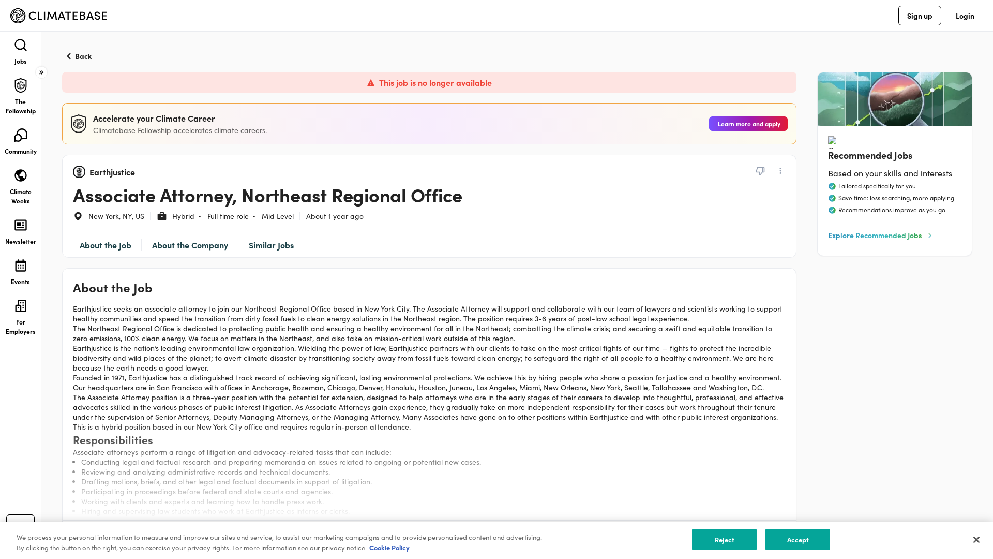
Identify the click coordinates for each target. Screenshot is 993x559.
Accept (798, 540)
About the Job (105, 245)
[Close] (976, 539)
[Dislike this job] (760, 170)
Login (965, 15)
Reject (725, 540)
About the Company (190, 245)
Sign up (919, 15)
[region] (496, 540)
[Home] (58, 15)
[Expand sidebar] (41, 72)
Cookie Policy (389, 548)
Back (83, 56)
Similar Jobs (271, 245)
